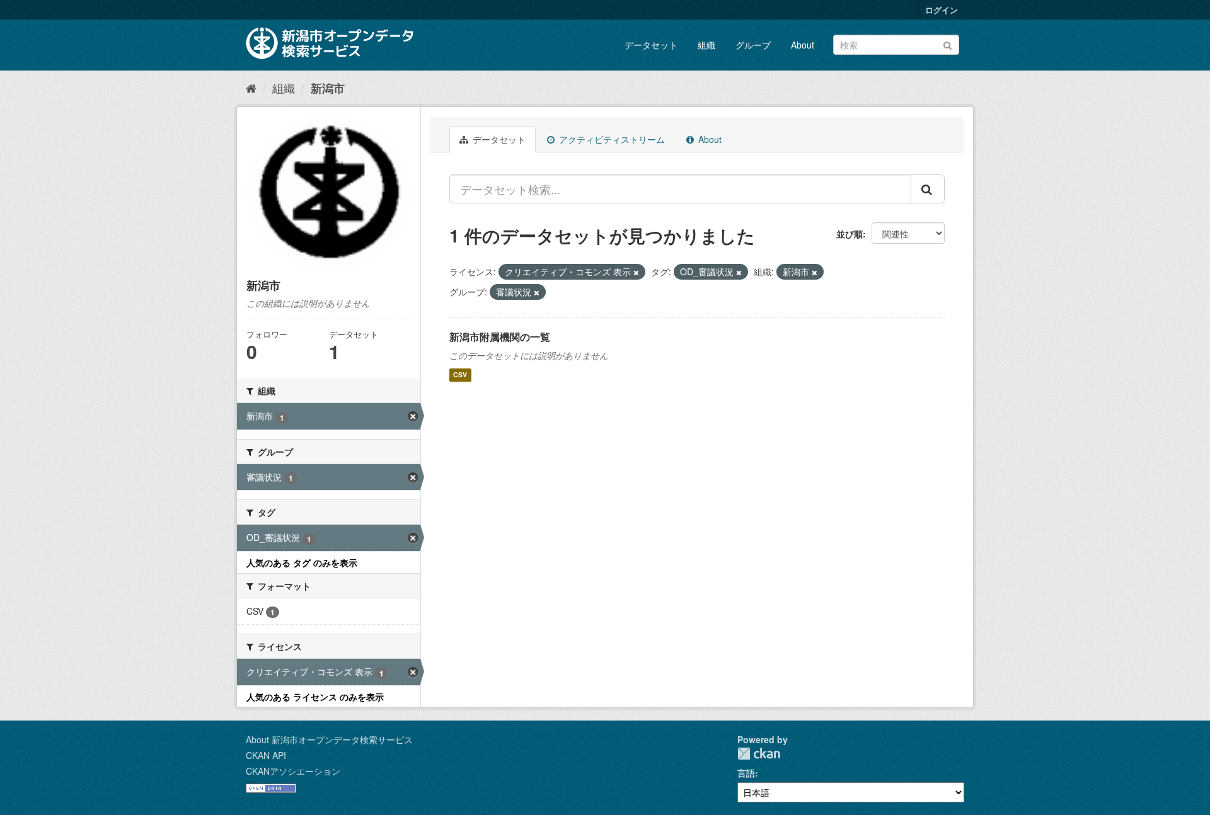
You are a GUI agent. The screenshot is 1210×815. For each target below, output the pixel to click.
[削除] (636, 272)
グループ (753, 44)
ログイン (941, 10)
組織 (706, 44)
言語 (746, 773)
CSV (460, 375)
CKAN (758, 753)
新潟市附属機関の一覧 (499, 336)
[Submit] (947, 43)
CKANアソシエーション (293, 771)
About (802, 44)
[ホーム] (251, 87)
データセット (651, 44)
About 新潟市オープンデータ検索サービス (329, 739)
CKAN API (266, 755)
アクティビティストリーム (610, 139)
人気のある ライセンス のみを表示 (315, 696)
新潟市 (328, 88)
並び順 (849, 233)
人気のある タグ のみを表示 (301, 562)
